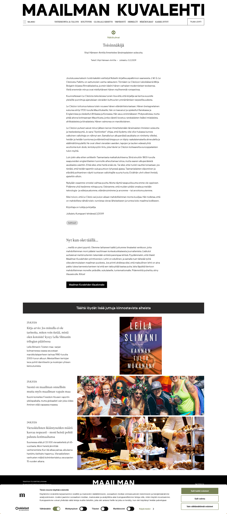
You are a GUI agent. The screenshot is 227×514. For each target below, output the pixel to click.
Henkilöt (133, 21)
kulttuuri (72, 222)
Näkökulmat (146, 21)
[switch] (83, 509)
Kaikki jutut (162, 21)
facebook (199, 484)
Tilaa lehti (195, 22)
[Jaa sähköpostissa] (126, 71)
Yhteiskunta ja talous (66, 21)
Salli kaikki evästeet (200, 491)
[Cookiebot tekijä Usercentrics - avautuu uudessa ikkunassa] (22, 509)
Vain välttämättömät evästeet (200, 506)
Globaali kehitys (103, 21)
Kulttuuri (86, 21)
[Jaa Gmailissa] (109, 71)
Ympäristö (120, 21)
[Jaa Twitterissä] (101, 71)
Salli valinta (200, 499)
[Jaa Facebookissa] (117, 71)
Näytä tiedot (144, 509)
